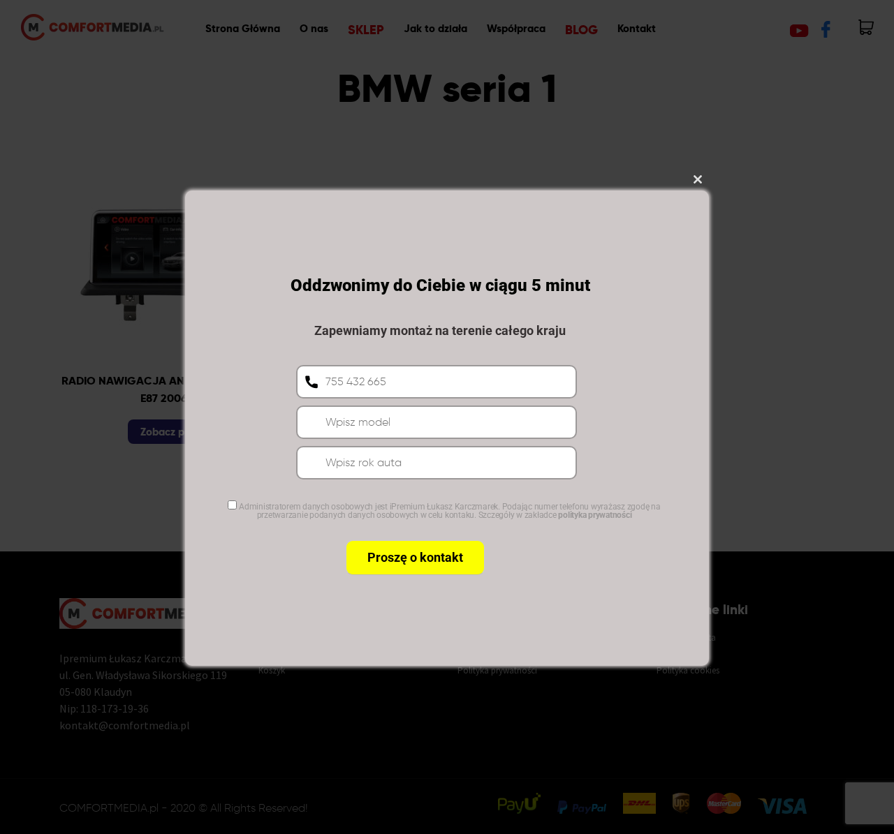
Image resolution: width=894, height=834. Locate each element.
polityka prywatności (594, 515)
